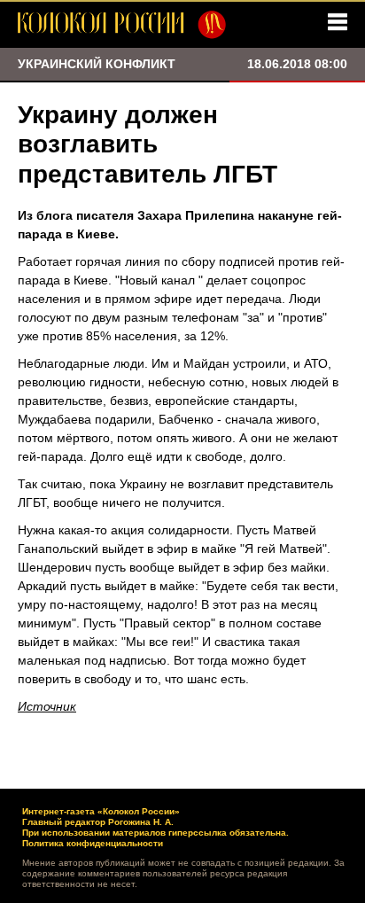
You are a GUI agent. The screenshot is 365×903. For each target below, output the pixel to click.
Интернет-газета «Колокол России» (101, 811)
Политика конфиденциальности (92, 843)
